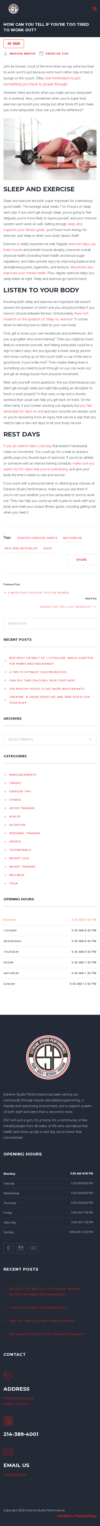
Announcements (22, 774)
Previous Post (11, 584)
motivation (72, 538)
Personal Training (24, 833)
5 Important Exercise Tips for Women (38, 592)
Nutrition (17, 824)
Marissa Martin (22, 53)
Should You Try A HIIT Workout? (66, 606)
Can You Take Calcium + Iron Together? (42, 680)
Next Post (91, 598)
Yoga (13, 883)
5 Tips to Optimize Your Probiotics (38, 672)
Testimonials (20, 850)
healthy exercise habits (37, 538)
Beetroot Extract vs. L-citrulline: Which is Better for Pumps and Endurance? (51, 660)
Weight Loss (19, 858)
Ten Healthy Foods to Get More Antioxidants (46, 688)
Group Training (22, 808)
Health (14, 816)
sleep (47, 548)
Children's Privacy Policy (77, 1516)
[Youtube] (33, 1248)
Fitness (15, 799)
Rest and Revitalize (21, 548)
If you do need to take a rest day (27, 446)
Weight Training (22, 866)
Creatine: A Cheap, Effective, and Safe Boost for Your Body (49, 699)
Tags (7, 538)
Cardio (15, 783)
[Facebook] (8, 1248)
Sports (15, 841)
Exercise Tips (57, 53)
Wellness (16, 875)
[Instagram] (21, 1248)
